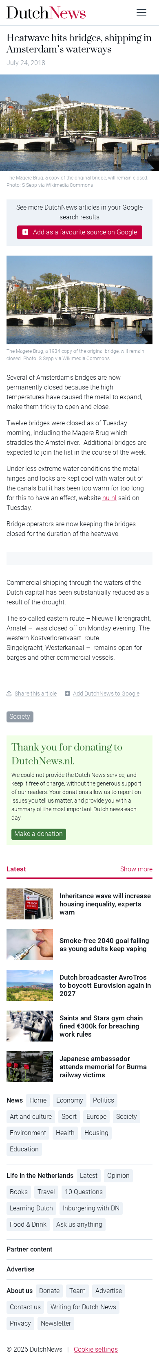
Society (19, 716)
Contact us (25, 1307)
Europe (96, 1116)
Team (77, 1291)
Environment (28, 1133)
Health (65, 1133)
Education (24, 1149)
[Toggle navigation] (141, 13)
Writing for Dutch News (83, 1307)
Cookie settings (96, 1349)
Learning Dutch (31, 1208)
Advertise (108, 1291)
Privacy (20, 1323)
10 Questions (84, 1192)
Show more (136, 869)
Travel (46, 1192)
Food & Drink (28, 1224)
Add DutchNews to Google (106, 693)
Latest (16, 869)
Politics (103, 1100)
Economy (69, 1100)
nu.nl (109, 498)
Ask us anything (79, 1224)
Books (19, 1192)
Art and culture (31, 1116)
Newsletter (56, 1323)
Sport (69, 1116)
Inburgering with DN (91, 1208)
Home (37, 1100)
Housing (96, 1133)
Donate (49, 1291)
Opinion (118, 1175)
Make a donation (38, 834)
